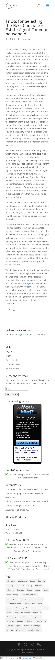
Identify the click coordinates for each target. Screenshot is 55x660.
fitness (29, 590)
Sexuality (10, 621)
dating (29, 585)
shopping (20, 621)
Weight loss (20, 630)
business (41, 581)
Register (9, 351)
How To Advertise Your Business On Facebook (27, 489)
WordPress (27, 652)
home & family (12, 594)
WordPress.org (12, 368)
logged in (22, 334)
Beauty (32, 581)
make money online (21, 608)
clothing (10, 585)
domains (38, 585)
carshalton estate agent (20, 273)
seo (39, 617)
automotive (22, 581)
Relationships (12, 617)
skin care (30, 621)
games (37, 590)
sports (18, 625)
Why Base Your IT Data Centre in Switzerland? (27, 501)
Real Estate (11, 39)
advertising (11, 581)
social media (41, 621)
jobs (34, 603)
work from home (34, 630)
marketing (36, 608)
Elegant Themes (27, 649)
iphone (26, 603)
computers (20, 585)
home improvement (28, 594)
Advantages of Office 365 (17, 510)
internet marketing (14, 603)
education (10, 590)
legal (40, 603)
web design (35, 625)
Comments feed (13, 364)
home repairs (12, 599)
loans (9, 608)
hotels (31, 599)
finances (20, 590)
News (16, 612)
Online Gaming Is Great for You (20, 505)
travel (26, 625)
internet (39, 599)
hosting (23, 599)
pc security (25, 612)
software (10, 625)
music (9, 612)
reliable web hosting (28, 617)
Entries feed (11, 360)
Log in (8, 355)
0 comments (24, 39)
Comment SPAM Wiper (33, 658)
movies (45, 608)
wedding (10, 630)
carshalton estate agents (21, 283)
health (45, 590)
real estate (37, 612)
